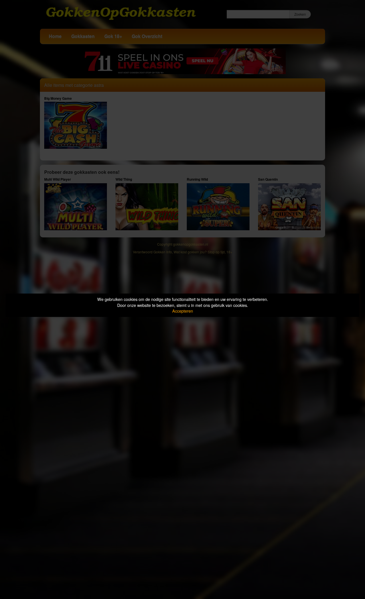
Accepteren (182, 311)
